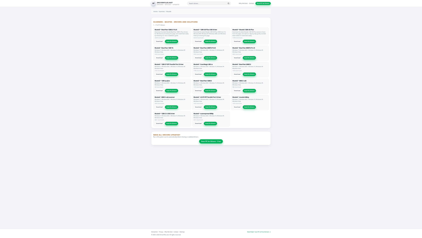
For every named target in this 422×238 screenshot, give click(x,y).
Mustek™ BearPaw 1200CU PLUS (166, 30)
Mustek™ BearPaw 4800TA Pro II (243, 48)
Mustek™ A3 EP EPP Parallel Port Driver (207, 97)
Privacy (161, 232)
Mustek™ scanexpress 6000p (203, 114)
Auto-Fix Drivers (171, 41)
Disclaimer (154, 232)
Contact (251, 3)
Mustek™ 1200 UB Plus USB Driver (205, 30)
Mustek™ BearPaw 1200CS (203, 81)
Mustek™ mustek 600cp (240, 97)
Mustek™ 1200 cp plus (162, 81)
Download (159, 41)
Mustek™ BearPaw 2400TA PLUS (205, 48)
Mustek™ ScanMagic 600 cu (203, 64)
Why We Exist (243, 3)
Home (155, 11)
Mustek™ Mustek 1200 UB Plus (243, 30)
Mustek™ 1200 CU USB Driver (165, 114)
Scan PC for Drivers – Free (211, 141)
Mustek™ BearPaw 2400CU (241, 64)
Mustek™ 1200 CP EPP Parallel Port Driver (169, 64)
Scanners (162, 11)
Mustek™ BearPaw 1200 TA (164, 48)
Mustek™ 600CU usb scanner (165, 97)
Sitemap (182, 232)
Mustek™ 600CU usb (239, 81)
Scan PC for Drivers (263, 3)
